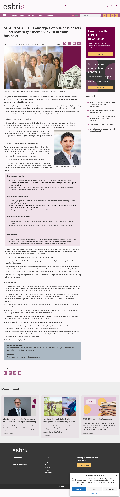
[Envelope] (116, 15)
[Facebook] (108, 15)
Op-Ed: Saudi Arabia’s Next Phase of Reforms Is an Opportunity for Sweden (102, 118)
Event (40, 15)
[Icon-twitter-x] (112, 15)
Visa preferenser (110, 489)
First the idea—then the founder (101, 124)
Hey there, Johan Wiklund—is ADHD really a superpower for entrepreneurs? (102, 104)
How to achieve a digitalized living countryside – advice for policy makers (59, 420)
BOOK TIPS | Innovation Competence (97, 419)
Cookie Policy (93, 493)
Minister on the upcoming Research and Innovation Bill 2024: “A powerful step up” (20, 420)
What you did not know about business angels (23, 357)
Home (14, 15)
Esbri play (31, 15)
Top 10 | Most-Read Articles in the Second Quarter (102, 111)
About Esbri (50, 15)
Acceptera (79, 489)
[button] (116, 475)
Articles (22, 15)
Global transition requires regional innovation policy (102, 130)
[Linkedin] (104, 15)
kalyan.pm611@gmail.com (18, 340)
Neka (94, 489)
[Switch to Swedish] (76, 15)
